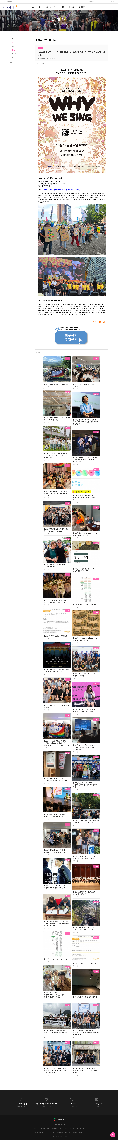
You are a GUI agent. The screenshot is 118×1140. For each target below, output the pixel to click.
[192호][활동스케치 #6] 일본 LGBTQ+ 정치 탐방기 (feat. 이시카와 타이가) (84, 857)
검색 (113, 2)
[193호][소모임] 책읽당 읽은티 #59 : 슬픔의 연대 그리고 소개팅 (84, 570)
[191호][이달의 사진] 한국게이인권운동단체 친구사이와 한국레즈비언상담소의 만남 (54, 995)
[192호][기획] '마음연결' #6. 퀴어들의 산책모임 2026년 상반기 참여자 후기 (84, 929)
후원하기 (75, 1128)
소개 (33, 7)
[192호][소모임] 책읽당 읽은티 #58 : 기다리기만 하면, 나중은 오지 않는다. (55, 887)
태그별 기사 (15, 54)
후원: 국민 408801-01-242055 (9, 1)
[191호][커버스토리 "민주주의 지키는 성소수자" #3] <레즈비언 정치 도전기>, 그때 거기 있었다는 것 (56, 1070)
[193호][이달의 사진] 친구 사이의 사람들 (56, 384)
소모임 (20, 62)
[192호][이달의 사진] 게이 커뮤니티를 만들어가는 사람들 (84, 675)
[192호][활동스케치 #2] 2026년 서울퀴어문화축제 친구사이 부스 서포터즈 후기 (85, 785)
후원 (63, 7)
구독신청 (14, 58)
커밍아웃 (55, 7)
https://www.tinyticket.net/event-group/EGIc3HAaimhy (62, 190)
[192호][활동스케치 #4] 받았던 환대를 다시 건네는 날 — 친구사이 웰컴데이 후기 (86, 821)
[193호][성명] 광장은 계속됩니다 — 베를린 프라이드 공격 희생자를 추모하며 (56, 670)
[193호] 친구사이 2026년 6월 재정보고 (84, 604)
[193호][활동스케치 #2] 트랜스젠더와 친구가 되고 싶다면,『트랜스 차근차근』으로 (85, 497)
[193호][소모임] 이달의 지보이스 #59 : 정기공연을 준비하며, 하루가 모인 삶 (55, 601)
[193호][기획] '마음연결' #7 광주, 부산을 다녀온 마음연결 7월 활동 (85, 534)
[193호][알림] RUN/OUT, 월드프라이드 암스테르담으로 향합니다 (85, 639)
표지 (13, 46)
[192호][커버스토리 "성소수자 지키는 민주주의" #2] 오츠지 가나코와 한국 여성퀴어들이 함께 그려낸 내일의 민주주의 (56, 743)
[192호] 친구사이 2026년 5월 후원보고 (84, 963)
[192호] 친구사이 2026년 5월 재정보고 (55, 959)
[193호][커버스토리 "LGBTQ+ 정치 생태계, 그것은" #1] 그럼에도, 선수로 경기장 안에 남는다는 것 (86, 422)
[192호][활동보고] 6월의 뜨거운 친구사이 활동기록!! (56, 706)
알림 (47, 7)
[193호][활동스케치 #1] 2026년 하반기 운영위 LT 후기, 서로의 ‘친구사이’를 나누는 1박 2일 (57, 493)
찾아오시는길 (67, 1128)
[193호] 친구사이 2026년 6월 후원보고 (55, 636)
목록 (38, 352)
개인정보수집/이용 (56, 1128)
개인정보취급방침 (44, 1128)
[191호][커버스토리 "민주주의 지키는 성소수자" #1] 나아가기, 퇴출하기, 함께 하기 (56, 1032)
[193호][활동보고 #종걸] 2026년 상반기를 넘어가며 (85, 385)
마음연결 (12, 38)
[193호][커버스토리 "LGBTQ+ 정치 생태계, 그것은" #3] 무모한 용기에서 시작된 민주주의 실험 (86, 459)
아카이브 (71, 7)
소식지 (60, 24)
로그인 (102, 2)
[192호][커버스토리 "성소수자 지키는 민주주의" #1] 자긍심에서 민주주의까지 (85, 710)
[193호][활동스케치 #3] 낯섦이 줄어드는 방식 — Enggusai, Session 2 (56, 530)
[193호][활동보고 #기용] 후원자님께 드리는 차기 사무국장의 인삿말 (57, 419)
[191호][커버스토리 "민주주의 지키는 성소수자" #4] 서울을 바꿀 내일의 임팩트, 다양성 (85, 1070)
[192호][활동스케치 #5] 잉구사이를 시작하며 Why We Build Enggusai (54, 851)
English (92, 1)
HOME (50, 24)
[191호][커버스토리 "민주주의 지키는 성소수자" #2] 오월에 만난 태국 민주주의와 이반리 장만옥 (86, 1032)
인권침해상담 (82, 7)
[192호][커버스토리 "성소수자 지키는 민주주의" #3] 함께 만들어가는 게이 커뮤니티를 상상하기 (84, 747)
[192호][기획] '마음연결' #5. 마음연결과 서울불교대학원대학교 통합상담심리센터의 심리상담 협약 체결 (56, 923)
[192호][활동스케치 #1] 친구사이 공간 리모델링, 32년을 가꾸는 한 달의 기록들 (55, 780)
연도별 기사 (66, 24)
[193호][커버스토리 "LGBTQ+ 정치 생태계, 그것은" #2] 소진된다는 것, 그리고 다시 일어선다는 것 (57, 455)
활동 (40, 7)
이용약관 (35, 1128)
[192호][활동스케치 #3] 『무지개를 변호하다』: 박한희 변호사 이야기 (54, 815)
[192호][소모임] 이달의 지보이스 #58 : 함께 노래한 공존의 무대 (84, 893)
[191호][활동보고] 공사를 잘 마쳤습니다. (85, 997)
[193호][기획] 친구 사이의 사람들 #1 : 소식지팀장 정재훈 (55, 566)
